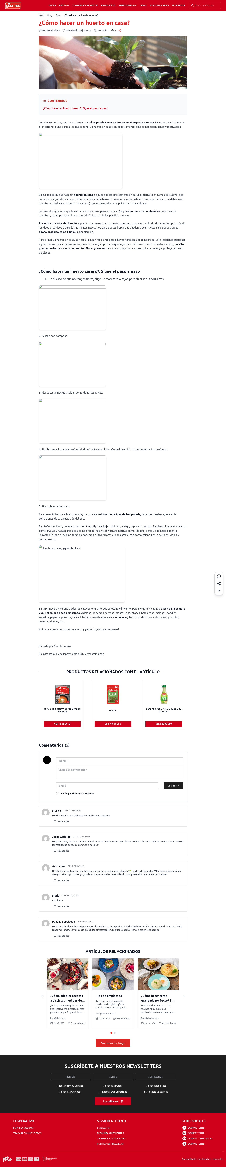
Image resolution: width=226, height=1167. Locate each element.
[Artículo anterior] (42, 996)
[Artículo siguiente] (184, 996)
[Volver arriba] (219, 591)
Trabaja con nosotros (27, 1133)
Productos (108, 5)
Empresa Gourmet (24, 1128)
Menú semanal (128, 5)
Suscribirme (110, 1101)
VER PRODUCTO (62, 724)
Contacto (103, 1128)
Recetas (64, 5)
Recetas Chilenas (71, 1091)
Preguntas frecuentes (110, 1133)
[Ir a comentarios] (219, 576)
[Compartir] (219, 584)
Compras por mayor (85, 5)
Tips (58, 15)
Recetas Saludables (158, 1091)
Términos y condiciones (111, 1138)
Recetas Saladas (158, 1086)
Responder (63, 821)
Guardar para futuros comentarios (77, 793)
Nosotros (178, 5)
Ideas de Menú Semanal (71, 1086)
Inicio (52, 5)
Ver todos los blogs (113, 1043)
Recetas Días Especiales (114, 1091)
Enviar (171, 785)
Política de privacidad (110, 1144)
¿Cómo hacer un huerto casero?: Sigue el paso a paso (75, 108)
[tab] (111, 1033)
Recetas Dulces (115, 1086)
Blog (143, 5)
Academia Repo (159, 5)
